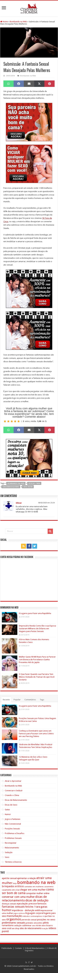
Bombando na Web (18, 21)
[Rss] (23, 546)
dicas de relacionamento (24, 898)
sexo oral (6, 928)
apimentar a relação (26, 878)
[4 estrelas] (15, 421)
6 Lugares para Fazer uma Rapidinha (35, 613)
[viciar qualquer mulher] (29, 163)
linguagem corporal (34, 913)
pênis (46, 922)
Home (5, 21)
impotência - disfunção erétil (26, 910)
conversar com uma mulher (18, 896)
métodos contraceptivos (32, 916)
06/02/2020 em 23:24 (46, 503)
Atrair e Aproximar (13, 781)
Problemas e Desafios (14, 833)
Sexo (7, 857)
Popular (17, 699)
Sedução (9, 852)
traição (45, 928)
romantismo (8, 925)
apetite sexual (9, 878)
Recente (6, 699)
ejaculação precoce (27, 903)
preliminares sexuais (13, 922)
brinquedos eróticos (13, 886)
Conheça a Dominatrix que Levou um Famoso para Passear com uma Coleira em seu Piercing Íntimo (36, 733)
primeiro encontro (34, 923)
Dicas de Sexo (11, 805)
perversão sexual (29, 920)
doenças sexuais (9, 904)
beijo (15, 883)
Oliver (19, 503)
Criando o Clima (12, 795)
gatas (44, 906)
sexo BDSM (28, 487)
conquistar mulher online (37, 893)
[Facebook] (29, 546)
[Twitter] (34, 546)
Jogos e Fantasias (12, 819)
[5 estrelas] (18, 421)
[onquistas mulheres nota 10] (29, 458)
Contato (18, 948)
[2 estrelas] (8, 421)
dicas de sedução (36, 900)
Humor (8, 814)
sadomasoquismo (11, 487)
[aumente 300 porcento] (29, 288)
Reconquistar (10, 843)
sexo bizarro (47, 925)
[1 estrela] (4, 421)
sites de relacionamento (31, 928)
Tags (42, 699)
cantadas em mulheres (34, 886)
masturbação (14, 915)
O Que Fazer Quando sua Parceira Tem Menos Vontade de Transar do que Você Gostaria (36, 677)
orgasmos (13, 919)
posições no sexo (46, 919)
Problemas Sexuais (13, 838)
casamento (49, 886)
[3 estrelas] (11, 421)
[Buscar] (50, 531)
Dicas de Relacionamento (16, 800)
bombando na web (16, 483)
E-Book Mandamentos (35, 948)
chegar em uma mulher (33, 889)
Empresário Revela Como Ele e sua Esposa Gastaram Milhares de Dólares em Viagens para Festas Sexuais (37, 628)
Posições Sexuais (12, 828)
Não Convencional (13, 824)
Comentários (30, 699)
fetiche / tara (34, 483)
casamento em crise (10, 890)
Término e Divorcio (13, 862)
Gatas (7, 809)
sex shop (15, 928)
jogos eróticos (19, 913)
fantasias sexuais (13, 906)
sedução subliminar (22, 925)
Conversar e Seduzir (14, 790)
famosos (41, 903)
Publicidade (7, 948)
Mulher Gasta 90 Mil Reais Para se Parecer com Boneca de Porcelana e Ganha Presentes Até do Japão (37, 659)
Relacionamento (12, 847)
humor (6, 910)
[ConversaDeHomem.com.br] (29, 8)
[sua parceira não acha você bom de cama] (29, 122)
